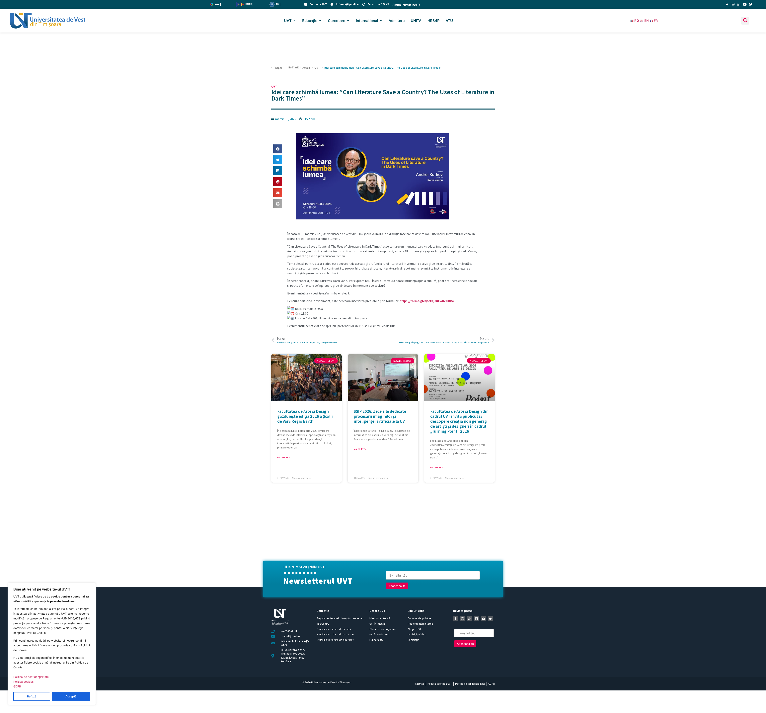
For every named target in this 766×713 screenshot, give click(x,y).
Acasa (306, 67)
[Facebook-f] (727, 4)
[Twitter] (750, 4)
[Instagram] (733, 4)
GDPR (17, 686)
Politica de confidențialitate (31, 676)
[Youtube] (744, 4)
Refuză (31, 696)
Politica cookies (23, 681)
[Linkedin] (476, 618)
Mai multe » (283, 457)
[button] (290, 20)
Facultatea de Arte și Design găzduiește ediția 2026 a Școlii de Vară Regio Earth (305, 416)
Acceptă (71, 696)
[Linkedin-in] (738, 4)
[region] (52, 644)
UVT (317, 67)
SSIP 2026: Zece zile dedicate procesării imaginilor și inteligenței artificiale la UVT (380, 416)
